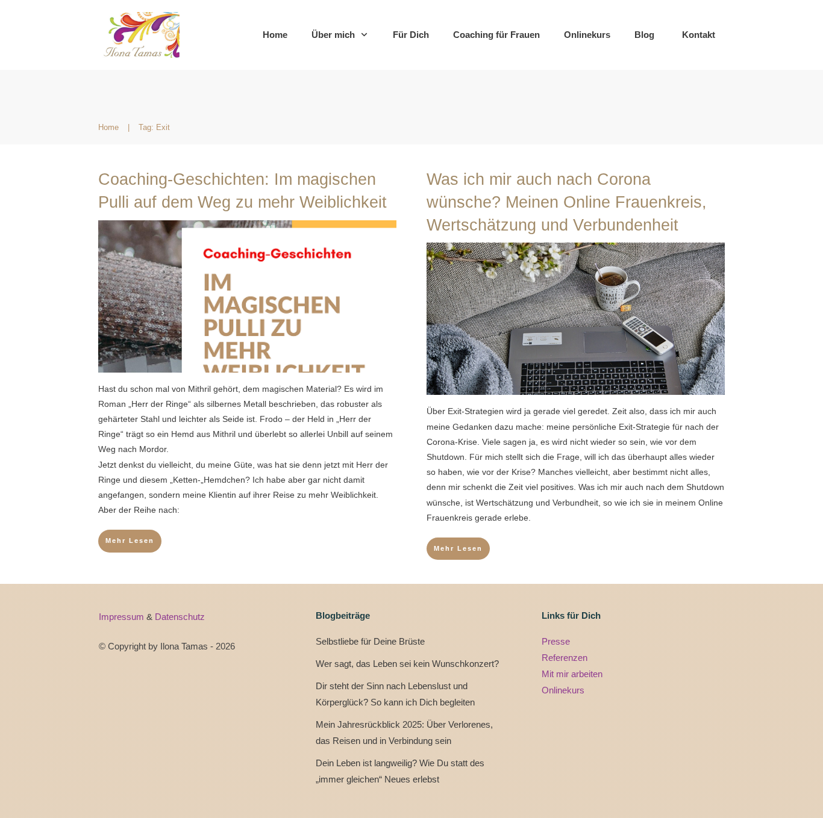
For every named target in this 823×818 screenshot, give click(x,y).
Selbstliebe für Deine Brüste (370, 641)
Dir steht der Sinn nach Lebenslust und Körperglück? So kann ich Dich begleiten (395, 694)
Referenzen (564, 657)
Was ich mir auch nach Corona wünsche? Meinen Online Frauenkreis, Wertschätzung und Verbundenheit (567, 202)
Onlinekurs (563, 690)
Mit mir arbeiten (572, 674)
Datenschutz (180, 617)
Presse (556, 641)
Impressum (122, 617)
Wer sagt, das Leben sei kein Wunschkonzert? (407, 663)
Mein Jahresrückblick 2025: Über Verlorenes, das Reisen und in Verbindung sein (404, 732)
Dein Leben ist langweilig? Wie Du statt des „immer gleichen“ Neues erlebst (400, 771)
